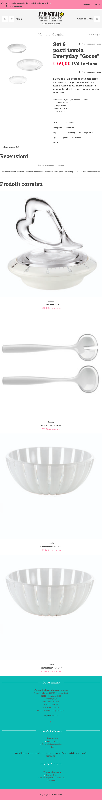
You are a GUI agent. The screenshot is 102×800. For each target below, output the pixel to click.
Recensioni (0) (11, 147)
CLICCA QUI (51, 756)
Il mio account (52, 738)
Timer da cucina (51, 304)
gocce (57, 138)
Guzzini (58, 35)
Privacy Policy (52, 775)
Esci (52, 747)
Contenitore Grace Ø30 (51, 668)
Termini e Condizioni (52, 772)
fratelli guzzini (86, 132)
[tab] (11, 147)
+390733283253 (15, 6)
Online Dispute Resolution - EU (52, 778)
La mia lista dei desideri (52, 744)
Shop (97, 4)
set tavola (76, 138)
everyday (70, 132)
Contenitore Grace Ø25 (51, 546)
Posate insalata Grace (51, 425)
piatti (65, 138)
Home (42, 35)
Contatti (86, 4)
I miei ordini (52, 741)
